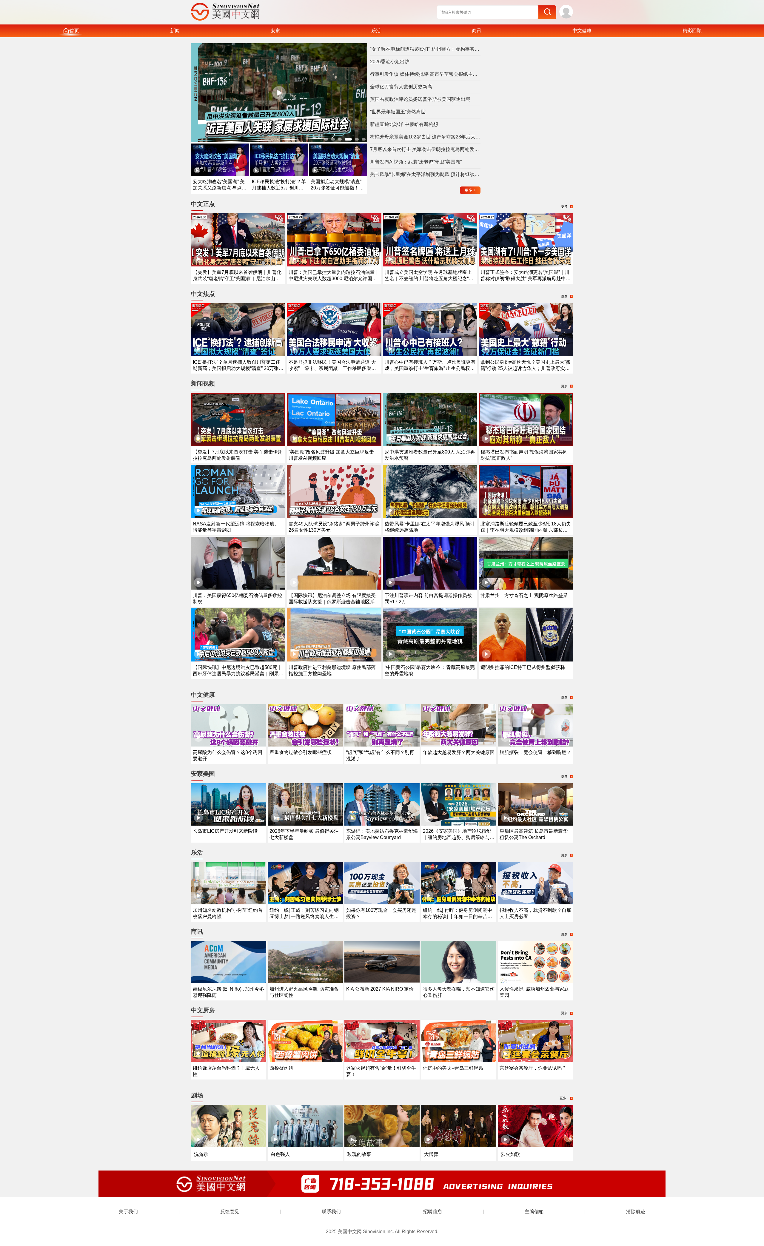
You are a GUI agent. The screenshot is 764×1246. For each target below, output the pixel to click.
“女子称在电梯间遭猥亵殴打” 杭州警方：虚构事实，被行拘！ (425, 49)
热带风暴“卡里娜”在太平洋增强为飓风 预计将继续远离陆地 (425, 174)
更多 (470, 190)
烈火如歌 (510, 1154)
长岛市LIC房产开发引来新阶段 (225, 831)
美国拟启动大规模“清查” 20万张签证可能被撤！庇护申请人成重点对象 (337, 188)
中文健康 (582, 30)
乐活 (376, 30)
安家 (275, 30)
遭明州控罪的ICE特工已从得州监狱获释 (522, 667)
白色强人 (280, 1154)
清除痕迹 (635, 1211)
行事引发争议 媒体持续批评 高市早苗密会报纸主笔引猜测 (425, 74)
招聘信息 (432, 1211)
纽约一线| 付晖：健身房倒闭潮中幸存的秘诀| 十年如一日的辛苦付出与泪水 (457, 916)
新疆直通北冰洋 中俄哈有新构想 (404, 124)
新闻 (175, 30)
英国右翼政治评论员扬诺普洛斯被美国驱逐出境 (420, 99)
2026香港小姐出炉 (389, 61)
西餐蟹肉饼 (281, 1068)
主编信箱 (534, 1211)
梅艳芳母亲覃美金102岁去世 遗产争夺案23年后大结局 (425, 136)
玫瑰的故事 (359, 1154)
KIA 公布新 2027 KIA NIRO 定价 (380, 988)
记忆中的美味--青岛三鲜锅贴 (453, 1068)
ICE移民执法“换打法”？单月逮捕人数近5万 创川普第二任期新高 (279, 188)
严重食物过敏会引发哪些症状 (300, 752)
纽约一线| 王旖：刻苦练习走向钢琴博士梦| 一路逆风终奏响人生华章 (304, 916)
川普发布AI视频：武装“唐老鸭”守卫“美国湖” (416, 161)
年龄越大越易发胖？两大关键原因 (459, 752)
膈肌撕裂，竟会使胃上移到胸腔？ (535, 752)
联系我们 (331, 1211)
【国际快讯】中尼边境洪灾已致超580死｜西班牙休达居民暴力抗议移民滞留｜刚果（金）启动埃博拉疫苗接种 (237, 673)
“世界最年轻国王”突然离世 (398, 111)
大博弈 (431, 1154)
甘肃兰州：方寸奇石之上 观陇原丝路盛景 (524, 595)
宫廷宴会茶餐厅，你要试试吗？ (533, 1068)
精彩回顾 (692, 30)
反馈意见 (229, 1211)
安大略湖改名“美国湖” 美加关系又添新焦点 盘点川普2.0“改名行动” (220, 188)
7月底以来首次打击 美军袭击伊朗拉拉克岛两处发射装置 (425, 149)
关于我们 (128, 1211)
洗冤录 (201, 1154)
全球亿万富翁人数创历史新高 (401, 86)
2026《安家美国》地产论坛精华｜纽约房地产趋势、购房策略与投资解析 (459, 837)
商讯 (476, 30)
